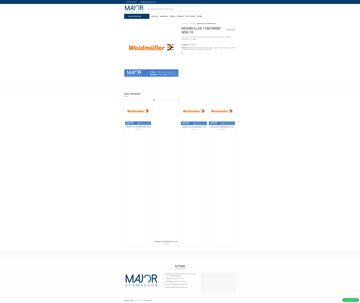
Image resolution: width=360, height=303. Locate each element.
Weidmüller (192, 23)
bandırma (197, 48)
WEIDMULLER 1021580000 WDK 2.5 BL (138, 127)
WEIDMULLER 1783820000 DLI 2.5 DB (222, 127)
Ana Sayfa (184, 23)
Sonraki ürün (235, 23)
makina (233, 48)
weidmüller (207, 49)
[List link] (180, 284)
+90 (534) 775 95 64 (131, 2)
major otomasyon (224, 48)
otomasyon (199, 49)
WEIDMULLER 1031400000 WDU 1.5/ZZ (194, 127)
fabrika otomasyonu (207, 48)
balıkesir (190, 48)
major (216, 48)
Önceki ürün (231, 23)
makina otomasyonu (188, 49)
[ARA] (201, 9)
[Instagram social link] (233, 2)
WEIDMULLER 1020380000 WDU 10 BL (166, 241)
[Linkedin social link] (235, 2)
